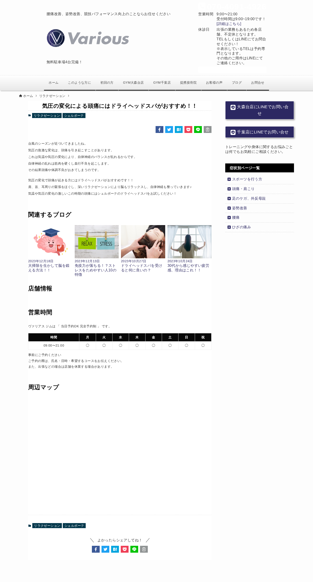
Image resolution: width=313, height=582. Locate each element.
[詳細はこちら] (229, 24)
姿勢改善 (239, 208)
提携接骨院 (188, 82)
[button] (159, 129)
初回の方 (107, 82)
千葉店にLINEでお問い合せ (262, 132)
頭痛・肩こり (243, 189)
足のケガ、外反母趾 (249, 198)
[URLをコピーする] (207, 129)
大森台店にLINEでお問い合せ (262, 110)
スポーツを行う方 (247, 179)
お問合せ (257, 82)
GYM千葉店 (162, 82)
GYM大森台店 (133, 82)
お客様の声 (214, 82)
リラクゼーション (47, 115)
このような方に (79, 82)
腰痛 (236, 217)
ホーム (53, 82)
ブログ (237, 82)
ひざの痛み (241, 227)
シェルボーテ (74, 115)
